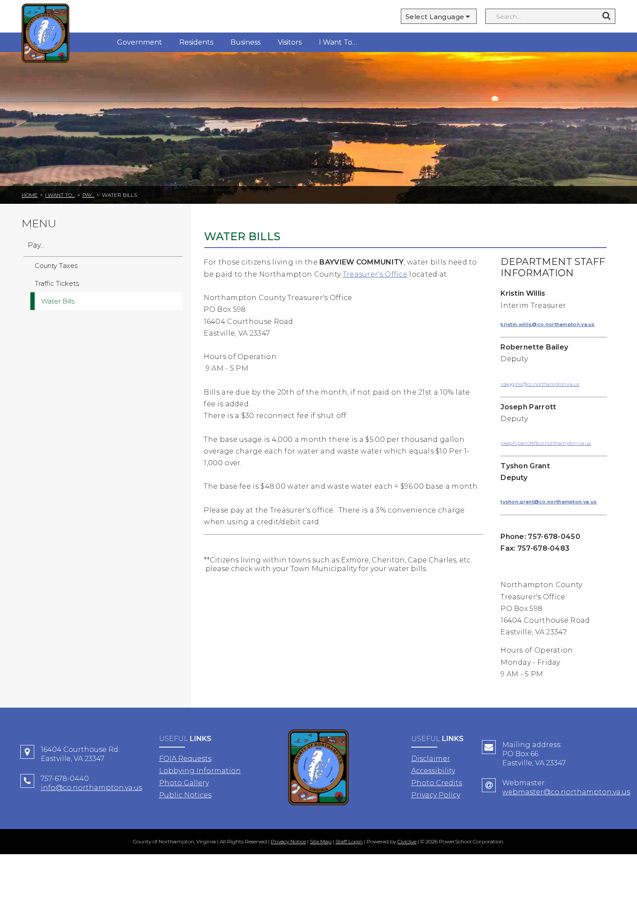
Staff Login (349, 841)
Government (139, 42)
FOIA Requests (185, 758)
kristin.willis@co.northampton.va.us (547, 324)
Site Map (321, 841)
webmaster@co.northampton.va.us (566, 792)
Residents (196, 42)
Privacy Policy (435, 795)
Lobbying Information (200, 771)
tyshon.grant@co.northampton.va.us (548, 502)
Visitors (290, 42)
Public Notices (185, 795)
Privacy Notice (288, 841)
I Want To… (338, 42)
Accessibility (433, 771)
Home (30, 195)
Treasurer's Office (375, 274)
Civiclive (406, 841)
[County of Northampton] (45, 34)
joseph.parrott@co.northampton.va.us (545, 443)
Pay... (88, 195)
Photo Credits (436, 783)
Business (245, 42)
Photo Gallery (184, 783)
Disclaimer (430, 758)
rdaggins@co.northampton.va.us (539, 384)
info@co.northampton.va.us (91, 788)
